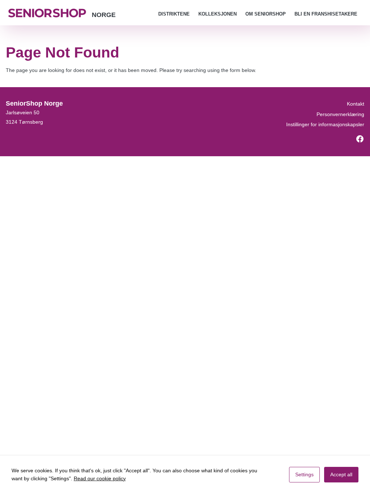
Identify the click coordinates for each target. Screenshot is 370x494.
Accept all (341, 474)
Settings (304, 474)
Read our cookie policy (100, 478)
